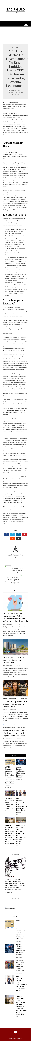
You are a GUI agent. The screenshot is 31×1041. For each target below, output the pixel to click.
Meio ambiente (15, 47)
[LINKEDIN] (18, 534)
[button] (12, 898)
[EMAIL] (18, 538)
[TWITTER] (12, 534)
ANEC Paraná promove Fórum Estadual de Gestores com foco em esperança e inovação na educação (10, 776)
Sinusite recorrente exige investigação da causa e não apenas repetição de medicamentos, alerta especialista (10, 834)
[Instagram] (15, 1032)
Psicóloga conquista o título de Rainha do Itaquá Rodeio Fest (9, 803)
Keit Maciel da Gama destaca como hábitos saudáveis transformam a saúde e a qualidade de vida (15, 617)
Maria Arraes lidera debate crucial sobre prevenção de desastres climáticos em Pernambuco (15, 703)
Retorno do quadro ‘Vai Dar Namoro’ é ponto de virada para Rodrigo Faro (12, 578)
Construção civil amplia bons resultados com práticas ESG (13, 660)
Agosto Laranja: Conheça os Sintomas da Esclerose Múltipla (20, 772)
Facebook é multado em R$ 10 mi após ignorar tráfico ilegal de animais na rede (15, 733)
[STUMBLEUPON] (12, 538)
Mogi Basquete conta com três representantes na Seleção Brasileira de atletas (21, 805)
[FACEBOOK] (6, 534)
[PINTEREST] (24, 534)
